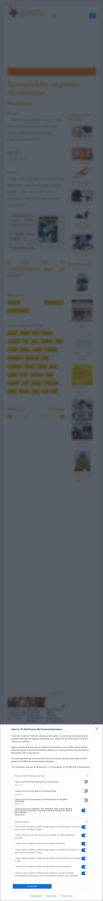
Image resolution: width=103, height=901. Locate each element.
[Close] (97, 729)
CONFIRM (32, 886)
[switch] (84, 781)
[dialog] (51, 812)
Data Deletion (36, 896)
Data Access (51, 896)
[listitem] (51, 775)
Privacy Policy (67, 896)
